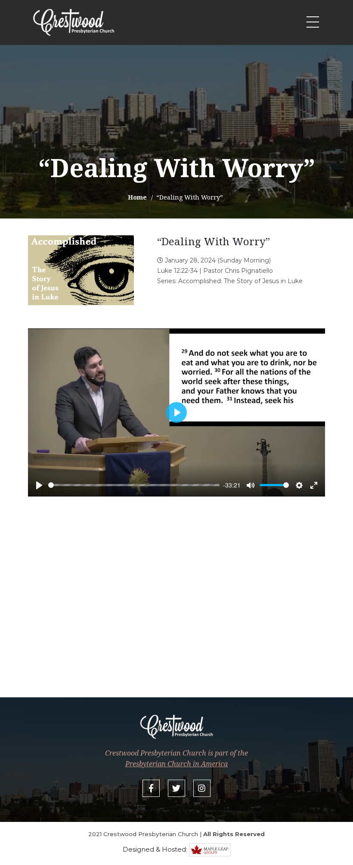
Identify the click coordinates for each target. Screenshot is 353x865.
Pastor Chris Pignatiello (238, 271)
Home (137, 197)
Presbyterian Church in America (176, 763)
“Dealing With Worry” (213, 241)
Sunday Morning (244, 260)
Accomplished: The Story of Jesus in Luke (240, 281)
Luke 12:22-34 (177, 271)
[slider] (134, 485)
